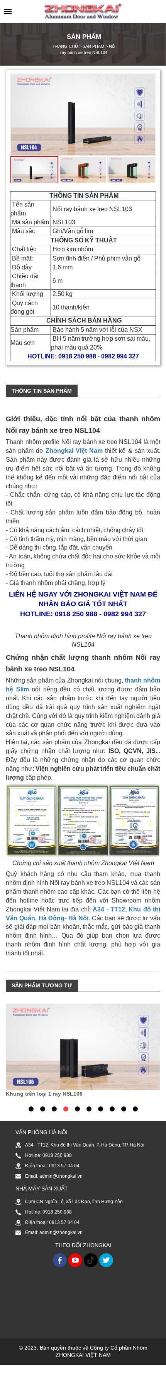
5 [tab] (77, 1109)
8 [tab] (111, 1109)
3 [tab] (54, 1109)
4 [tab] (65, 1109)
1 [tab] (30, 1109)
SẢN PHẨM (93, 46)
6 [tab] (88, 1109)
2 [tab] (42, 1109)
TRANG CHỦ (65, 46)
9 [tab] (123, 1109)
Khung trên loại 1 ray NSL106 (44, 1094)
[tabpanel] (83, 1051)
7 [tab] (100, 1109)
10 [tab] (136, 1109)
